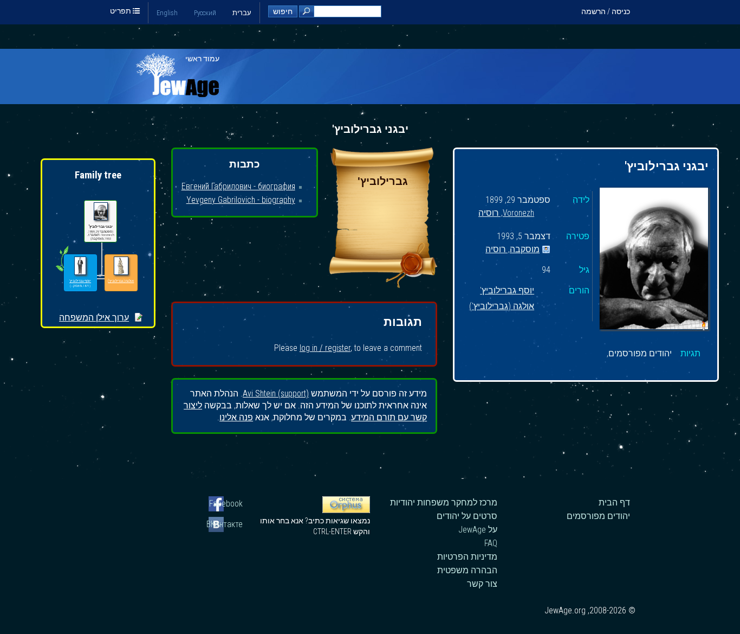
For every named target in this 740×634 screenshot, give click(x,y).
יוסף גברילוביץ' (507, 291)
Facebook (226, 503)
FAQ (490, 543)
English (167, 13)
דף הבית (614, 502)
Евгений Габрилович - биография (238, 186)
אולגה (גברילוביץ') (501, 306)
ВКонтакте (226, 524)
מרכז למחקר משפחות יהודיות (443, 502)
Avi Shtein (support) (276, 393)
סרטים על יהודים (467, 516)
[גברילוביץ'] (383, 285)
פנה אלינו (236, 417)
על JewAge (477, 529)
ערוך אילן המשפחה (94, 317)
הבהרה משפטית (467, 570)
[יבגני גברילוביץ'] (654, 260)
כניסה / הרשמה (605, 11)
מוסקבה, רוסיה (512, 249)
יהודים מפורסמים (598, 516)
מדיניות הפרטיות (467, 557)
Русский (205, 13)
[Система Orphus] (346, 510)
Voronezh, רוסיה (506, 213)
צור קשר (482, 584)
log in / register (325, 348)
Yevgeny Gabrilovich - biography (240, 200)
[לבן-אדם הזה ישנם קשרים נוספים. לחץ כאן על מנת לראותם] (62, 271)
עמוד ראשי (202, 58)
